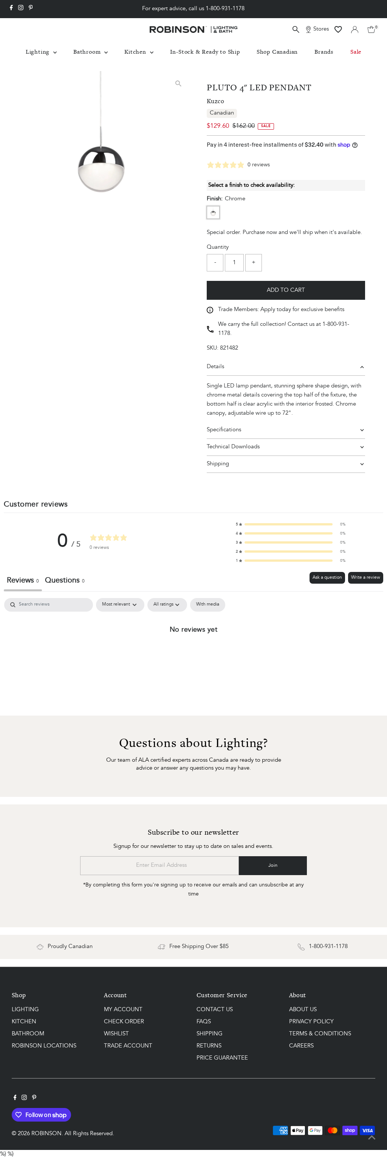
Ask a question (327, 577)
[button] (290, 524)
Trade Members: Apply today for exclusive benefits (281, 310)
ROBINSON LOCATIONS (44, 1046)
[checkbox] (207, 605)
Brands (324, 52)
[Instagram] (20, 9)
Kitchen (136, 52)
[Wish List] (338, 29)
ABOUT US (303, 1010)
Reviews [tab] (23, 580)
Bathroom (87, 52)
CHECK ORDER (124, 1022)
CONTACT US (215, 1010)
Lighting (38, 52)
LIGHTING (25, 1010)
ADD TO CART (286, 290)
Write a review (365, 577)
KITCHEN (24, 1022)
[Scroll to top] (371, 1138)
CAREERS (301, 1046)
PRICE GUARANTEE (222, 1058)
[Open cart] (371, 29)
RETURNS (209, 1046)
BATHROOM (28, 1034)
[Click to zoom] (178, 83)
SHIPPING (210, 1034)
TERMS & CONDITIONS (320, 1034)
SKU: (212, 348)
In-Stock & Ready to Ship (205, 52)
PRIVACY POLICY (311, 1022)
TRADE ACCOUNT (128, 1046)
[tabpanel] (193, 655)
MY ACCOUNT (123, 1010)
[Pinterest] (31, 9)
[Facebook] (11, 9)
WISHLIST (116, 1034)
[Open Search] (296, 29)
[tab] (65, 581)
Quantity (218, 247)
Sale (355, 52)
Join (272, 865)
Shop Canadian (277, 52)
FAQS (204, 1022)
